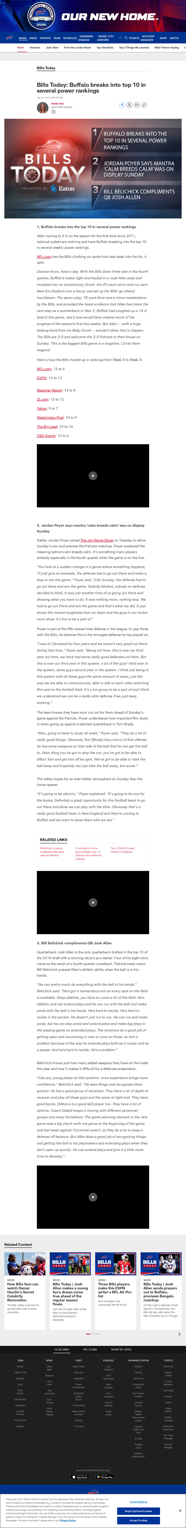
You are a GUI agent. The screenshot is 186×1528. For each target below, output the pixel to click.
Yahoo (42, 408)
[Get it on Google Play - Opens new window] (105, 1478)
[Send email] (137, 106)
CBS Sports (46, 435)
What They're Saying (49, 1411)
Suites (168, 1402)
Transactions (20, 1399)
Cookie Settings (138, 1501)
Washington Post (50, 417)
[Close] (180, 1511)
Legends (20, 1426)
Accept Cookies (138, 1520)
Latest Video (79, 1366)
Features (49, 1375)
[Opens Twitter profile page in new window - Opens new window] (53, 112)
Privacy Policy (68, 1520)
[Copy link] (144, 105)
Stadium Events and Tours (138, 1429)
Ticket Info (168, 1366)
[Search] (126, 37)
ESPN (41, 378)
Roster (20, 1366)
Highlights (79, 1378)
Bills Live (78, 1372)
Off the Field (79, 1405)
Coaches (20, 1378)
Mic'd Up (79, 1420)
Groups (168, 1396)
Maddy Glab (57, 103)
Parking (138, 1372)
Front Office (20, 1420)
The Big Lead (47, 426)
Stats (20, 1384)
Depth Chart (20, 1372)
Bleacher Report (49, 390)
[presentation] (180, 1335)
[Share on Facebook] (122, 106)
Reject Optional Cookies (138, 1511)
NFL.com (44, 256)
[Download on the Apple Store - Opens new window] (80, 1477)
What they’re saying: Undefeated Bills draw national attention (52, 852)
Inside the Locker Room (78, 1396)
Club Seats (168, 1390)
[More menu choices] (120, 37)
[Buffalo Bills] (93, 1494)
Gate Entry (138, 1378)
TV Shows (79, 1426)
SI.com (42, 399)
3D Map (138, 1438)
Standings (20, 1405)
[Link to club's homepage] (9, 37)
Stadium (138, 1366)
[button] (93, 475)
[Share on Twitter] (129, 106)
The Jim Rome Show (96, 540)
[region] (93, 1511)
